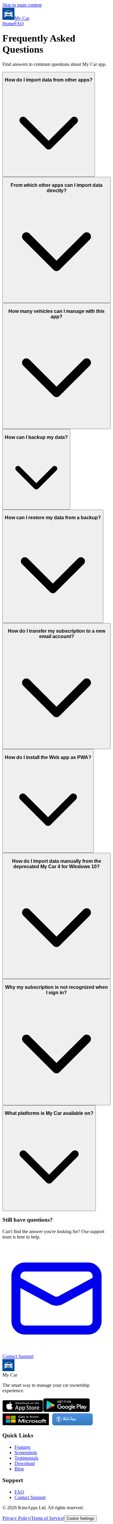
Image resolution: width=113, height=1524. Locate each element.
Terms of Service (47, 1518)
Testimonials (26, 1458)
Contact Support (30, 1497)
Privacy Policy (16, 1518)
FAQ (19, 23)
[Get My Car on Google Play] (66, 1410)
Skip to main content (22, 5)
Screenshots (25, 1452)
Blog (19, 1468)
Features (22, 1447)
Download (24, 1463)
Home (8, 23)
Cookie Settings (80, 1518)
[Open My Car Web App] (72, 1423)
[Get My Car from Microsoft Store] (25, 1423)
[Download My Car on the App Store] (22, 1410)
